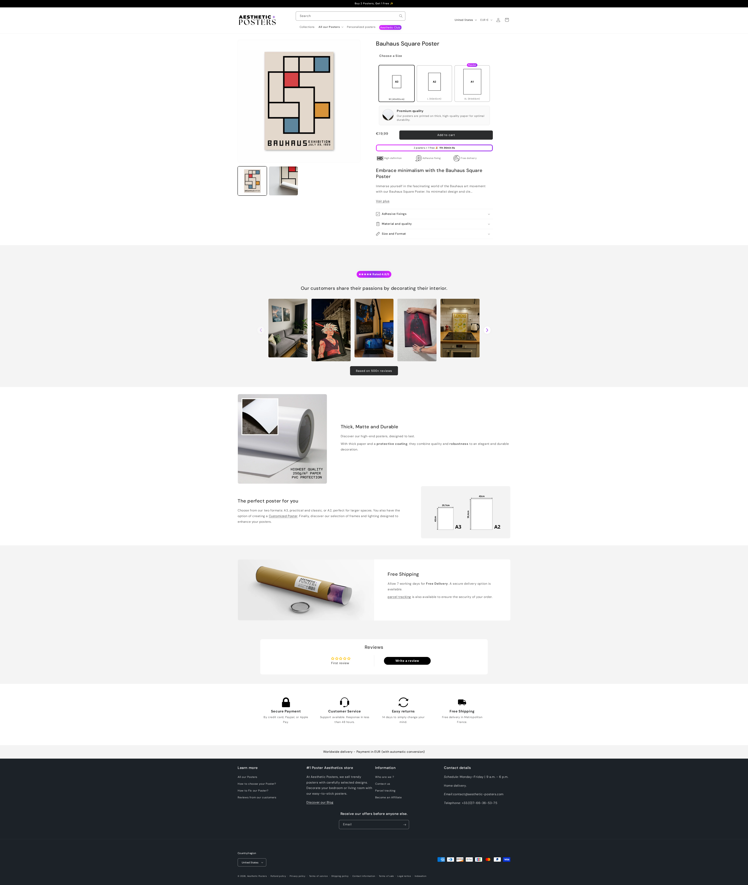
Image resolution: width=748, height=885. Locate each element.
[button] (331, 27)
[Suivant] (487, 330)
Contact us (382, 783)
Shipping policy (340, 875)
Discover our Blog (319, 802)
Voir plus (382, 201)
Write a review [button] (407, 661)
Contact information (363, 875)
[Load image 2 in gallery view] (283, 181)
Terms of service (318, 875)
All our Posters (247, 776)
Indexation (420, 875)
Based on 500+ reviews (374, 371)
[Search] (401, 16)
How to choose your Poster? (257, 783)
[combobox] (350, 16)
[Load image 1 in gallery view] (252, 181)
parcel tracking (399, 597)
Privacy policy (297, 875)
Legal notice (404, 875)
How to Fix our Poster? (253, 790)
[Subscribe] (404, 824)
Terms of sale (386, 875)
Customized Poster (283, 516)
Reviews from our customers (257, 797)
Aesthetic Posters (257, 876)
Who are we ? (384, 776)
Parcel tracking (385, 790)
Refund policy (278, 875)
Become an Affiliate (388, 797)
